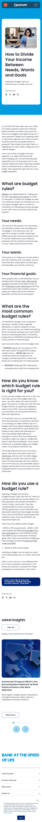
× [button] (37, 799)
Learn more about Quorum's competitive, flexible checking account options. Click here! (17, 582)
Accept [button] (21, 818)
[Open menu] (36, 4)
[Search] (5, 5)
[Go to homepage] (20, 5)
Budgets (5, 194)
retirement (25, 286)
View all (10, 627)
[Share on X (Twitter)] (10, 94)
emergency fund (13, 286)
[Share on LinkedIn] (14, 94)
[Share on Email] (18, 94)
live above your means (19, 197)
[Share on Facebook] (6, 94)
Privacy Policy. (8, 813)
